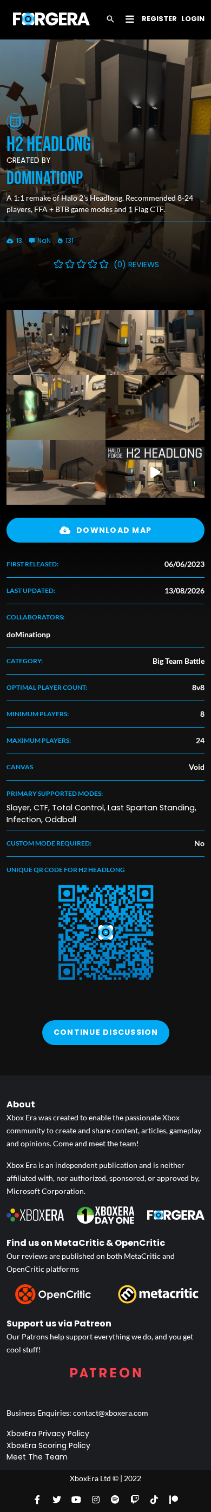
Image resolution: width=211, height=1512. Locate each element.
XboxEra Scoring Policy (48, 1445)
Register (159, 19)
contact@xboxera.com (110, 1412)
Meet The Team (37, 1456)
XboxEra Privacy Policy (47, 1433)
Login (193, 19)
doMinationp (44, 178)
